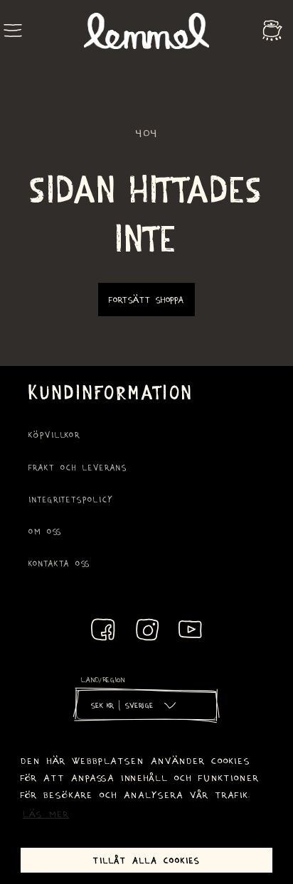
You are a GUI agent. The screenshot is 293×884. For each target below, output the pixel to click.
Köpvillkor (54, 434)
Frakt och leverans (77, 467)
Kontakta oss (59, 563)
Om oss (45, 531)
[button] (12, 30)
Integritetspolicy (71, 499)
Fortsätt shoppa (146, 299)
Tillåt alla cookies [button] (146, 859)
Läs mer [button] (46, 813)
